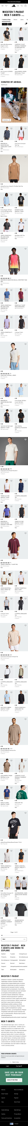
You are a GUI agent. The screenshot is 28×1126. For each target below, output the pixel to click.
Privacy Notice (17, 1114)
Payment (16, 1097)
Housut (3, 963)
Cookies (3, 1114)
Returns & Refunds (18, 1089)
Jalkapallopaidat (14, 966)
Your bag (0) (19, 1066)
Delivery (3, 1089)
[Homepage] (13, 6)
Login (7, 1066)
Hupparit (3, 966)
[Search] (22, 6)
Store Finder (17, 1102)
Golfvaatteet (22, 960)
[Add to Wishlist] (11, 29)
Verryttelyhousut (23, 957)
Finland (16, 1123)
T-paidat (12, 954)
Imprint (3, 1097)
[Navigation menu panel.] (2, 6)
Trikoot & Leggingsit (4, 957)
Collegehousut (23, 954)
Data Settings (17, 1110)
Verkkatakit (13, 969)
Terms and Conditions (6, 1118)
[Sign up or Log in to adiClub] (18, 6)
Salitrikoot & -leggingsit (23, 963)
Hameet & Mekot (21, 970)
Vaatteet (3, 954)
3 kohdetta (5, 120)
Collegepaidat (14, 960)
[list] (14, 20)
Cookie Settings (5, 1110)
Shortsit (12, 963)
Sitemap (16, 1093)
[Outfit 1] (14, 105)
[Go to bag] (25, 6)
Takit (2, 969)
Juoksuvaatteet (23, 966)
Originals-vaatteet (13, 957)
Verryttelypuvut (5, 960)
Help (2, 1102)
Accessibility (17, 1118)
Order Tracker (4, 1093)
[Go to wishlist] (6, 6)
